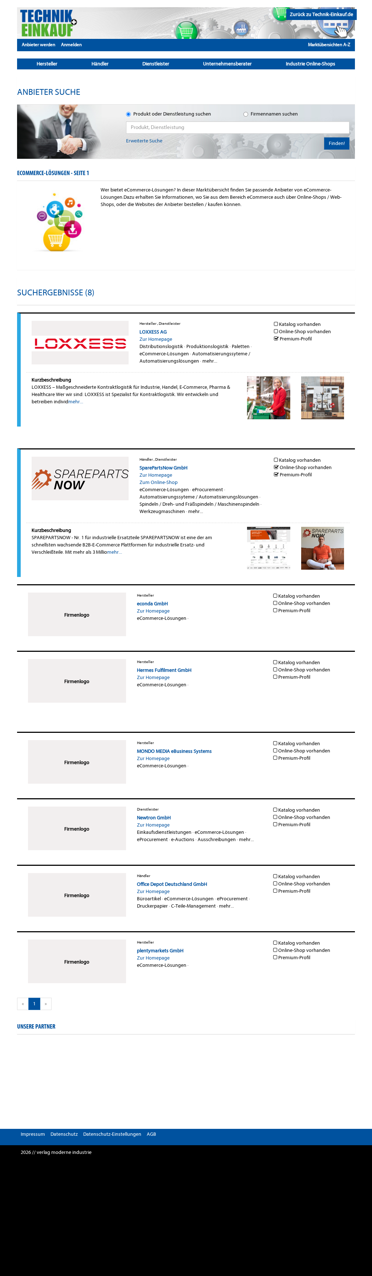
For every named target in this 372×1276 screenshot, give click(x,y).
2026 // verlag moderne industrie (56, 1152)
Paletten (241, 346)
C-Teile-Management (193, 906)
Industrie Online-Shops (310, 64)
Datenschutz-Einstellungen (112, 1134)
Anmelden (71, 44)
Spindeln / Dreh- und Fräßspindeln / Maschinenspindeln (199, 504)
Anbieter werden (38, 44)
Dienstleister (155, 64)
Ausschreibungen (217, 839)
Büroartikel (149, 899)
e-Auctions (182, 839)
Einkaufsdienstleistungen (164, 832)
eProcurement (207, 489)
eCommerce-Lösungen (164, 354)
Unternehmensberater (227, 64)
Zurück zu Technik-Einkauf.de (321, 14)
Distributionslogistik (161, 346)
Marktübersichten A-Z (329, 44)
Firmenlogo (76, 615)
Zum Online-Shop (159, 482)
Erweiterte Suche (144, 141)
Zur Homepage (156, 339)
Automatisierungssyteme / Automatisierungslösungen (199, 497)
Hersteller (47, 64)
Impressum (33, 1134)
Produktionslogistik (207, 346)
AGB (151, 1134)
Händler (100, 64)
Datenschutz (64, 1134)
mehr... (209, 361)
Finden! (337, 143)
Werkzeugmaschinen (162, 511)
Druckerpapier (152, 906)
